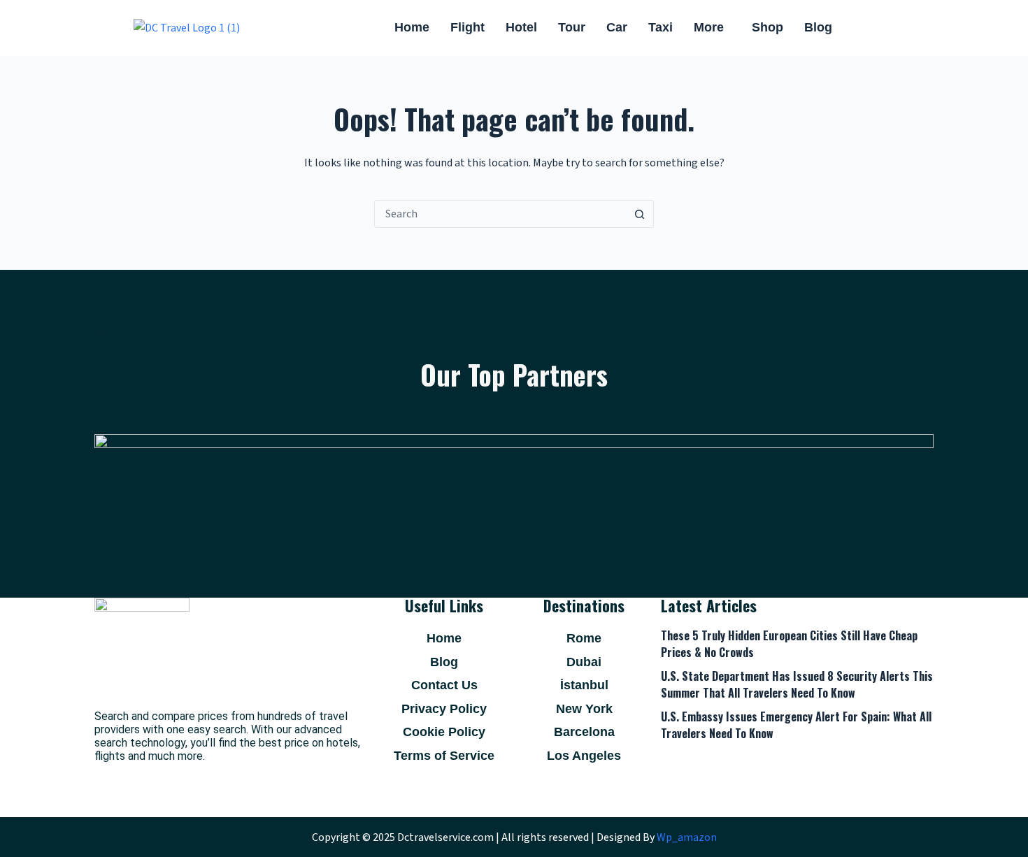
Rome (583, 638)
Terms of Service (444, 756)
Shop (767, 27)
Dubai (583, 662)
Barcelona (584, 732)
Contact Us (444, 685)
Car (616, 27)
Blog (818, 27)
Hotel (521, 27)
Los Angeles (584, 756)
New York (584, 709)
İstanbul (584, 685)
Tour (571, 27)
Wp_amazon (687, 837)
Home (411, 27)
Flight (467, 27)
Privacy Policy (444, 709)
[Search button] (639, 214)
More (709, 27)
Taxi (660, 27)
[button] (712, 28)
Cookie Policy (444, 732)
